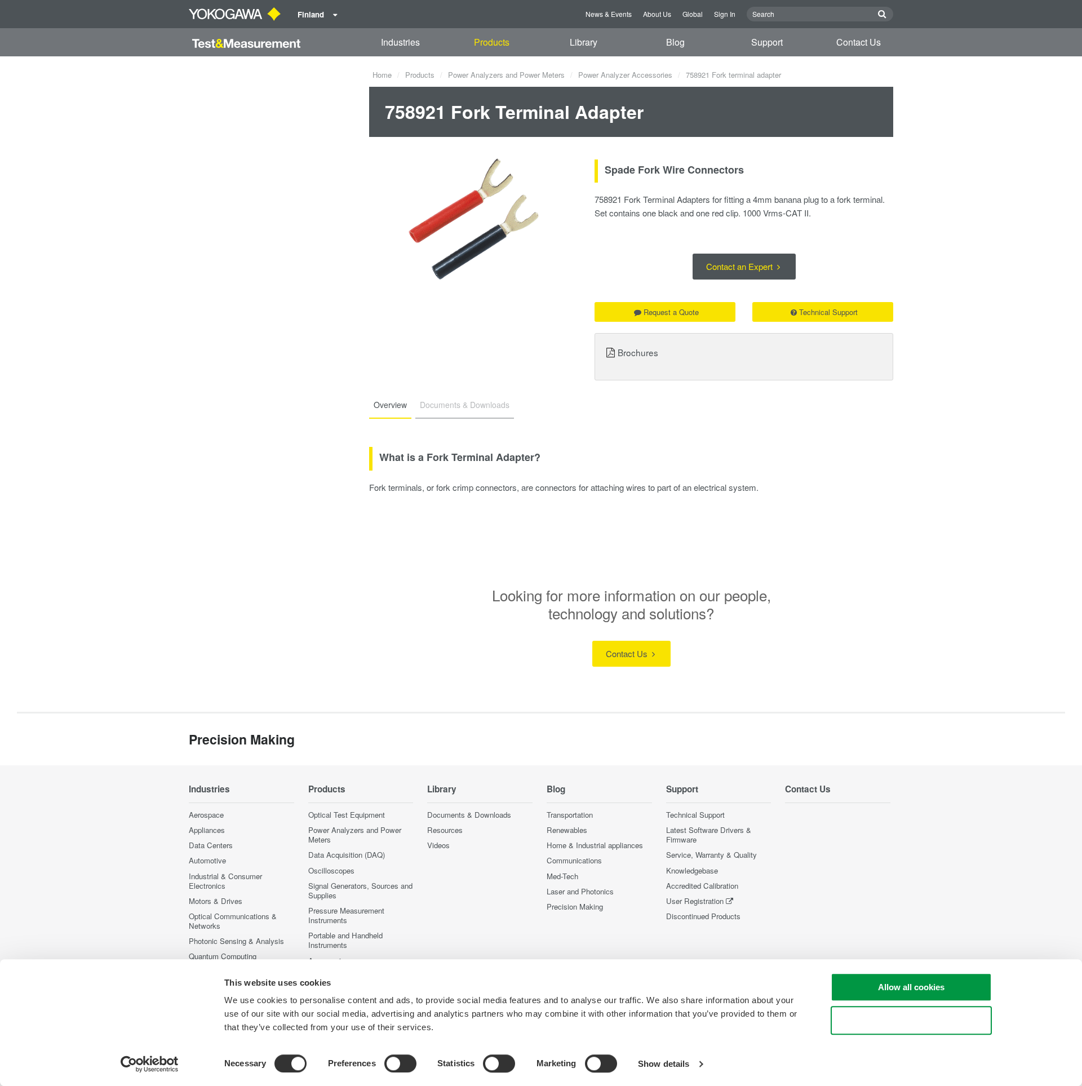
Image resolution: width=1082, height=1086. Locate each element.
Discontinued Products (703, 916)
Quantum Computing (222, 956)
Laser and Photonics (580, 891)
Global (692, 14)
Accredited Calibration (702, 885)
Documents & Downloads (469, 814)
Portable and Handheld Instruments (345, 940)
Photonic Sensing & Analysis (236, 941)
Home (382, 74)
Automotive (207, 860)
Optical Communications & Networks (233, 921)
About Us (657, 14)
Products (491, 42)
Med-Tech (562, 876)
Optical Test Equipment (346, 814)
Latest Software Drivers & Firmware (708, 835)
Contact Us (858, 42)
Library (583, 42)
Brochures (638, 352)
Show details (663, 1064)
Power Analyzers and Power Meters (506, 74)
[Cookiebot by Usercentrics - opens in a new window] (149, 1064)
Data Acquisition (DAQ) (346, 854)
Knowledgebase (692, 870)
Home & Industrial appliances (595, 845)
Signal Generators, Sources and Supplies (360, 890)
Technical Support (828, 312)
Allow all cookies (911, 987)
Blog (675, 42)
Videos (438, 845)
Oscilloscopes (331, 870)
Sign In (724, 14)
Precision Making (575, 906)
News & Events (609, 14)
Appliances (207, 830)
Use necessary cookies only (911, 1020)
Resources (445, 830)
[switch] (400, 1063)
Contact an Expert (740, 266)
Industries (400, 42)
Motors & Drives (215, 901)
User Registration (695, 901)
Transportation (570, 814)
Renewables (567, 830)
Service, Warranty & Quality (711, 854)
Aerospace (206, 814)
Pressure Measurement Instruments (346, 915)
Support (767, 42)
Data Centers (211, 845)
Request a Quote (671, 312)
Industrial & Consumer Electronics (225, 881)
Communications (574, 860)
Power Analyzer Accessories (625, 74)
